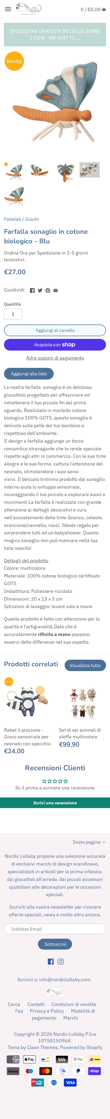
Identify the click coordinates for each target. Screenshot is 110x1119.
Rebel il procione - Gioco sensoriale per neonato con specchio (27, 736)
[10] (8, 9)
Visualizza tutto (85, 665)
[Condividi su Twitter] (40, 289)
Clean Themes (42, 1047)
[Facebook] (51, 961)
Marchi (70, 1018)
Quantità (12, 303)
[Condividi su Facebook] (32, 289)
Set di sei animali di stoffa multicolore (80, 733)
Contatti (36, 1004)
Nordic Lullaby (68, 1034)
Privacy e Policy (47, 1011)
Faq (19, 1011)
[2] (47, 289)
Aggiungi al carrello (55, 330)
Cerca (14, 1004)
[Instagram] (61, 961)
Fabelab (12, 219)
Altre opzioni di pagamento (55, 358)
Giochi (32, 219)
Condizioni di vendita (74, 1004)
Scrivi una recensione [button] (55, 802)
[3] (55, 289)
